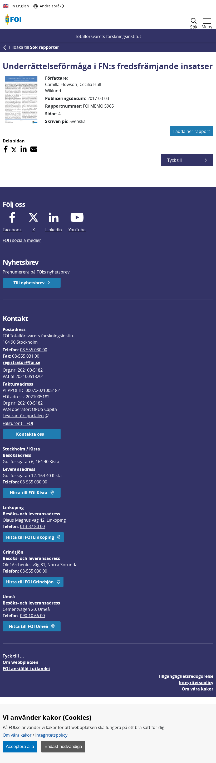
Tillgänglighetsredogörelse (185, 676)
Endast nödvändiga (63, 746)
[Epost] (33, 149)
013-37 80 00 (32, 526)
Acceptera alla (20, 746)
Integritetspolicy (51, 735)
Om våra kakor (17, 735)
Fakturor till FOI (18, 423)
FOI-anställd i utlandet (26, 668)
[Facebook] (5, 149)
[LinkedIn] (24, 149)
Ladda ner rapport (191, 131)
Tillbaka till (33, 47)
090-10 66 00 (32, 615)
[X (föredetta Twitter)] (14, 149)
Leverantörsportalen (25, 416)
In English (20, 5)
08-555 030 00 (33, 350)
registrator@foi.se (21, 362)
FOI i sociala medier (22, 240)
